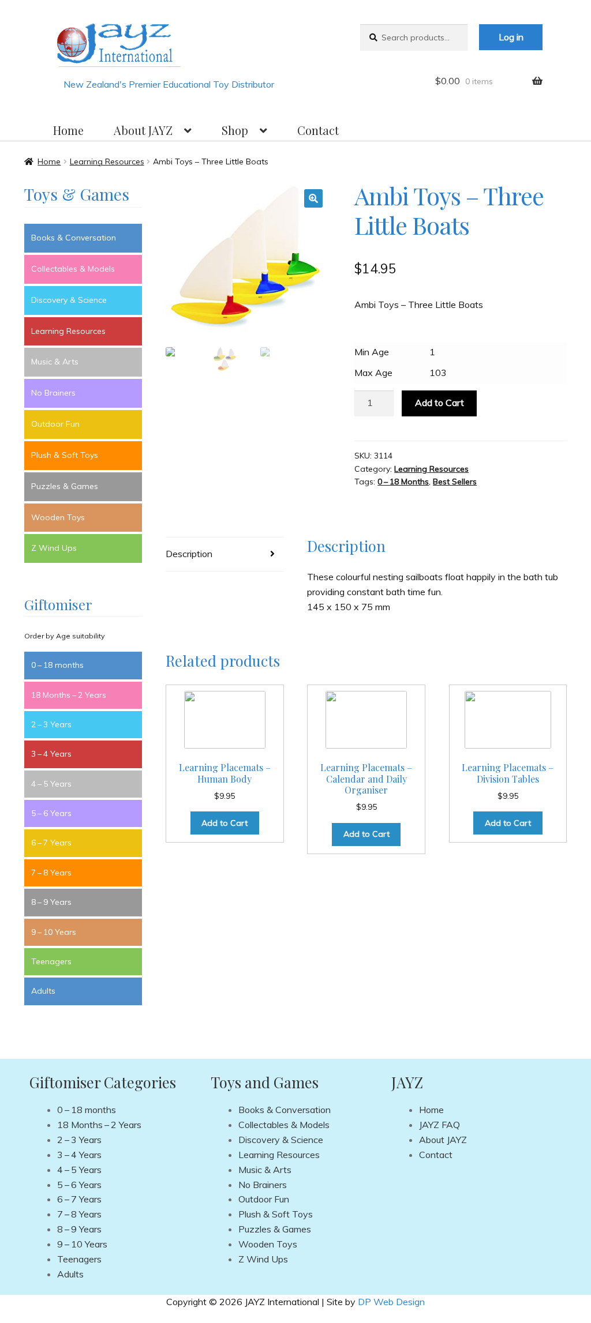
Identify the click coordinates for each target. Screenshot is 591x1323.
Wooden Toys (58, 517)
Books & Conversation (73, 237)
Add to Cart (439, 402)
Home (68, 130)
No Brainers (53, 393)
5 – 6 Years (51, 813)
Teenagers (51, 961)
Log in (511, 37)
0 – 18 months (57, 665)
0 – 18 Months (403, 481)
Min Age (371, 352)
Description (189, 553)
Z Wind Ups (54, 548)
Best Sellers (455, 481)
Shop (235, 130)
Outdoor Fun (55, 424)
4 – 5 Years (51, 784)
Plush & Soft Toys (64, 455)
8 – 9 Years (51, 902)
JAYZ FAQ (439, 1124)
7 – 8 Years (51, 872)
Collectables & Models (73, 269)
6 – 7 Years (51, 842)
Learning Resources (107, 161)
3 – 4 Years (51, 754)
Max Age (373, 372)
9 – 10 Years (53, 932)
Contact (318, 130)
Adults (43, 991)
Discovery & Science (69, 300)
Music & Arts (54, 361)
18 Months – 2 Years (68, 695)
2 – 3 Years (51, 724)
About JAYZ (143, 130)
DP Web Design (391, 1301)
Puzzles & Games (64, 486)
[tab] (224, 555)
